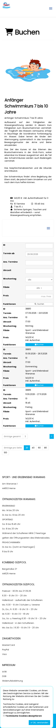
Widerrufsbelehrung (12, 680)
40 (33, 447)
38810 (28, 308)
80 (45, 447)
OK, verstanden (40, 722)
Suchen (40, 304)
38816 (28, 390)
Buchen (40, 344)
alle (38, 288)
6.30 (4, 595)
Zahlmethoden (11, 638)
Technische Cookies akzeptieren (23, 715)
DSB (4, 676)
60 (39, 447)
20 (27, 447)
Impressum (8, 665)
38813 (28, 349)
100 (5, 452)
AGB (4, 671)
